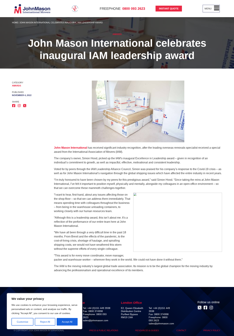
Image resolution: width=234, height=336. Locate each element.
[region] (44, 311)
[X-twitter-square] (200, 307)
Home (15, 22)
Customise (22, 321)
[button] (217, 8)
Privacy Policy (211, 330)
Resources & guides (147, 330)
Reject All (45, 321)
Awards (117, 34)
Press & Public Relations (103, 330)
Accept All (67, 321)
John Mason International (70, 147)
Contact (181, 330)
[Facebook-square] (205, 307)
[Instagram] (211, 307)
